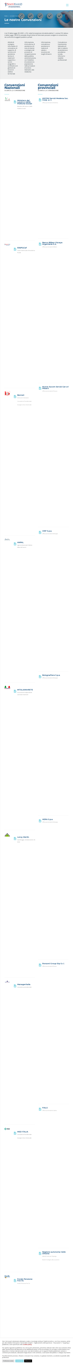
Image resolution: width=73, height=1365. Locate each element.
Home (6, 16)
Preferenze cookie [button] (8, 1361)
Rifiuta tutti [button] (28, 1361)
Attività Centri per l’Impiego (49, 1256)
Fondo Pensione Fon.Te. (23, 1283)
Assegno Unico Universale (24, 405)
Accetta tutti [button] (19, 1361)
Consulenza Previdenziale (24, 401)
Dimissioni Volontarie (23, 398)
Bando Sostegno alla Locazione (50, 1260)
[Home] (13, 5)
